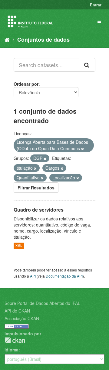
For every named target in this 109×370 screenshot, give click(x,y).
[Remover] (82, 148)
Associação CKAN (22, 318)
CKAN (15, 340)
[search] (87, 65)
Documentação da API (64, 275)
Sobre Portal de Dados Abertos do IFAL (42, 303)
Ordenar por (26, 84)
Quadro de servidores (39, 209)
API (33, 275)
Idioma (11, 350)
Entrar (95, 5)
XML (18, 246)
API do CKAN (17, 311)
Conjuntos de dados (43, 39)
